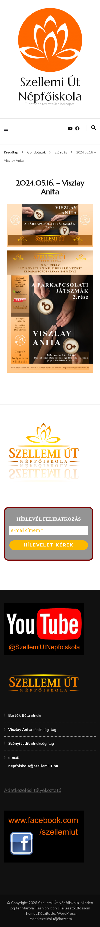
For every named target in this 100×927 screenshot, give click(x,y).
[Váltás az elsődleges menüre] (7, 131)
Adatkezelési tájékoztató (51, 918)
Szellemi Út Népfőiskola (50, 89)
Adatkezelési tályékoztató (32, 790)
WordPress (66, 913)
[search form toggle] (93, 128)
